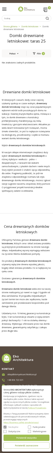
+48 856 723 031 (15, 380)
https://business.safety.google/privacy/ (21, 422)
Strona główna (10, 26)
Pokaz (12, 53)
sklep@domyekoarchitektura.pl (22, 374)
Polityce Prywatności (37, 408)
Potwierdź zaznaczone (26, 445)
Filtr (39, 53)
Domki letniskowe (29, 26)
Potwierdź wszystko (26, 437)
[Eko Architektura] (26, 9)
